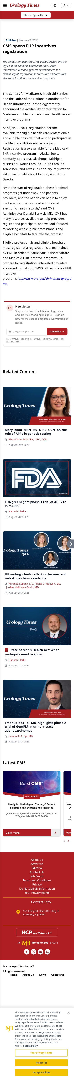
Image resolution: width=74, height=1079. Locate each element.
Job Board (37, 876)
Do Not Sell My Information (37, 888)
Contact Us (37, 872)
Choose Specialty (33, 15)
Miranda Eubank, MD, (21, 583)
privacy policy (12, 341)
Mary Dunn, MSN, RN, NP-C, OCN (28, 439)
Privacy (37, 884)
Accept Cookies (41, 1072)
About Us (37, 860)
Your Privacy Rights (37, 893)
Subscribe (55, 331)
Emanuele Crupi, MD (21, 736)
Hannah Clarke (17, 511)
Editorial (37, 868)
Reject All (41, 1062)
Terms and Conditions (37, 880)
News (42, 974)
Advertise (37, 864)
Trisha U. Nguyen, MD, (48, 583)
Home (13, 974)
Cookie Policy (30, 1045)
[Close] (68, 1013)
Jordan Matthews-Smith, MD (22, 587)
